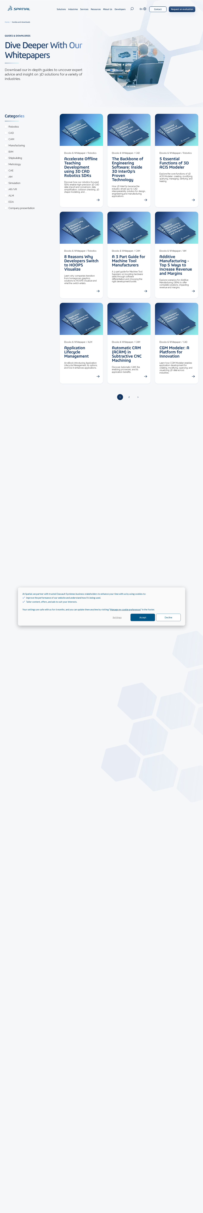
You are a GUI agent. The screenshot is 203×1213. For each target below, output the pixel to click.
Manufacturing (16, 145)
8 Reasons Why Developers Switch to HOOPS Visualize (81, 263)
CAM (11, 139)
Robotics (13, 126)
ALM (11, 195)
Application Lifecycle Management (76, 352)
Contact (158, 9)
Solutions (61, 9)
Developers (120, 9)
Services (84, 9)
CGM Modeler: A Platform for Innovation (174, 352)
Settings (117, 617)
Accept (142, 617)
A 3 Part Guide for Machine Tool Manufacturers (128, 260)
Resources (96, 9)
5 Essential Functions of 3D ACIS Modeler (174, 163)
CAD (11, 133)
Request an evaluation (182, 9)
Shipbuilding (15, 158)
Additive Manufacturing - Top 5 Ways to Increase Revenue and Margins (175, 265)
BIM (10, 152)
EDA (11, 202)
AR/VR (12, 189)
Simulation (14, 183)
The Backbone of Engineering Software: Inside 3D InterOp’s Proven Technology (127, 169)
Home (7, 22)
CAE (11, 170)
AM (10, 177)
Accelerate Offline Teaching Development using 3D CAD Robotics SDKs (80, 167)
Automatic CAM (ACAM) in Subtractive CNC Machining (127, 354)
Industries (73, 9)
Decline (168, 617)
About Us (107, 9)
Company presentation (21, 208)
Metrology (14, 164)
